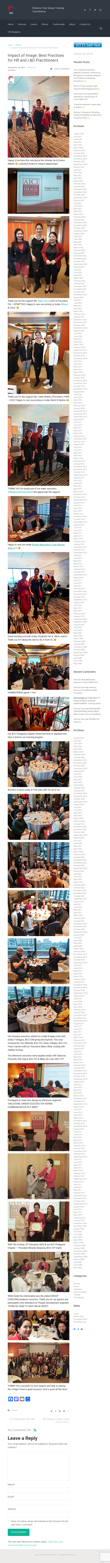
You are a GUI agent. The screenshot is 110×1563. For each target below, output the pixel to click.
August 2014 (79, 503)
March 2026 (78, 148)
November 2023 (80, 225)
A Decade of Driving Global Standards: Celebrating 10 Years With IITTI (86, 96)
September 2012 (80, 553)
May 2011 (77, 586)
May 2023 (77, 242)
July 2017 (77, 422)
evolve (36, 1555)
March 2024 (78, 214)
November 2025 (80, 159)
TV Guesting (79, 1297)
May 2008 (77, 663)
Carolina (11, 70)
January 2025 (79, 186)
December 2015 (80, 466)
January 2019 (79, 378)
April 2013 (78, 536)
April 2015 (78, 489)
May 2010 (77, 608)
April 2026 (78, 145)
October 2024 (79, 195)
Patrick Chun (79, 680)
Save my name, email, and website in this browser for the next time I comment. (39, 1523)
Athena (64, 304)
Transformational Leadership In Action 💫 (87, 105)
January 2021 (79, 317)
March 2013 (78, 539)
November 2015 (80, 469)
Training (77, 1295)
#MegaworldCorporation (20, 492)
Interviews (78, 1289)
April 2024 (78, 211)
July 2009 (77, 627)
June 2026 (78, 139)
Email (11, 1496)
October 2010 (79, 597)
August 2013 (79, 525)
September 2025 (80, 164)
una (15, 548)
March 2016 (78, 458)
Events (76, 1286)
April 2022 (78, 275)
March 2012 (78, 566)
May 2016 (77, 453)
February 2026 (79, 150)
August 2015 (79, 478)
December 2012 (80, 547)
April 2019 (78, 369)
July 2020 (77, 333)
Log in (76, 1314)
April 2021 (78, 308)
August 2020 (79, 331)
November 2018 (80, 383)
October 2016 (79, 442)
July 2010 (77, 605)
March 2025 (78, 181)
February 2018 (79, 405)
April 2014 (78, 511)
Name (11, 1484)
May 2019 (77, 367)
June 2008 (78, 661)
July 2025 (77, 170)
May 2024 (77, 209)
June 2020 (78, 336)
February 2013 (79, 541)
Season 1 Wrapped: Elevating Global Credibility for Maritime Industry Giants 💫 (87, 115)
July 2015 (77, 480)
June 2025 (78, 173)
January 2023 (79, 253)
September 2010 (80, 600)
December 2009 (80, 619)
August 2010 (79, 602)
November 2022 (80, 259)
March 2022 (78, 278)
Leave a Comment (61, 69)
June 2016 (78, 450)
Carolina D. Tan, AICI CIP (83, 54)
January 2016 (79, 464)
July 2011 (77, 580)
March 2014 (78, 514)
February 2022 (79, 281)
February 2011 (79, 589)
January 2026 (79, 153)
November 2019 (80, 353)
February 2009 (79, 641)
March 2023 (78, 247)
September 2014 (80, 500)
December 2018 (80, 381)
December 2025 (80, 156)
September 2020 (80, 328)
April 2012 (78, 564)
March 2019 (78, 372)
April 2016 (78, 455)
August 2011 (79, 577)
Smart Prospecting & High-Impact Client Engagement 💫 (87, 87)
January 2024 (79, 220)
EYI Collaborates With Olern (22, 1419)
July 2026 (77, 137)
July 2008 (77, 658)
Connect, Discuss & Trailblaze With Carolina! (85, 690)
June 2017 (78, 425)
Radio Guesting (80, 1292)
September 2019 (80, 358)
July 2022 (77, 270)
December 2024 (80, 189)
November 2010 (80, 594)
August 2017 (79, 419)
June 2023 (78, 239)
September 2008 (80, 652)
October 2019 (79, 356)
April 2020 (78, 342)
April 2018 (78, 403)
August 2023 (79, 234)
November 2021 (80, 289)
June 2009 (78, 630)
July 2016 (77, 447)
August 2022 (79, 267)
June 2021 (78, 303)
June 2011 (78, 583)
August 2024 (79, 200)
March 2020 (78, 344)
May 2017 (77, 428)
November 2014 (80, 494)
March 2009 (78, 638)
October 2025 (79, 161)
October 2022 (79, 261)
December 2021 (80, 286)
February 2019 (79, 375)
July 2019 (77, 361)
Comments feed (80, 1319)
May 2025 (77, 175)
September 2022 (80, 264)
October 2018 (79, 386)
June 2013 (78, 530)
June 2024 (78, 206)
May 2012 (77, 561)
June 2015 (78, 483)
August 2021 (79, 297)
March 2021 (78, 311)
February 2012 (79, 569)
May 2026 (77, 142)
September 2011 (80, 575)
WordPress (72, 1555)
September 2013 (80, 522)
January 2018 (79, 408)
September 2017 (80, 417)
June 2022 (78, 272)
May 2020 (77, 339)
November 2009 (80, 622)
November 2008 (80, 647)
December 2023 (80, 222)
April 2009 (78, 636)
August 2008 (79, 655)
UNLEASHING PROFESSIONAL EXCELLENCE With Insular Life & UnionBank (87, 711)
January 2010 (79, 616)
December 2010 (80, 591)
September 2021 (80, 295)
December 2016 (80, 439)
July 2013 (77, 527)
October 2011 (79, 572)
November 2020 (80, 322)
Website (12, 1509)
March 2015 (78, 492)
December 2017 (80, 411)
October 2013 (79, 519)
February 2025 (79, 184)
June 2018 (78, 397)
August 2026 (79, 134)
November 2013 (80, 516)
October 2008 (79, 650)
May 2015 (77, 486)
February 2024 (79, 217)
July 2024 (77, 203)
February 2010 (79, 614)
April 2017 (78, 431)
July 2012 (77, 555)
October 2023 (79, 228)
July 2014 (77, 505)
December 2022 (80, 256)
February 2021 (79, 314)
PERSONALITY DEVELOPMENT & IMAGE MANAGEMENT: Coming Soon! (87, 701)
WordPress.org (80, 1322)
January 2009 (79, 644)
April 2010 (78, 611)
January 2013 (79, 544)
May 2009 (77, 633)
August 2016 (79, 444)
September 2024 (80, 198)
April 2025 (78, 178)
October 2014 (79, 497)
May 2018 (77, 400)
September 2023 (80, 231)
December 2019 (80, 350)
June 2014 (78, 508)
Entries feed (79, 1316)
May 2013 (77, 533)
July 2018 (77, 394)
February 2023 (79, 250)
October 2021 (79, 292)
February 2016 (79, 461)
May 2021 (77, 306)
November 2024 (80, 192)
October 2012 (79, 550)
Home (10, 45)
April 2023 (78, 245)
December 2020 (80, 320)
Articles (18, 45)
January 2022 (79, 283)
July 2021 (77, 300)
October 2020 (79, 325)
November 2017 (80, 414)
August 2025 (79, 167)
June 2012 (78, 558)
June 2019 (78, 364)
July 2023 (77, 236)
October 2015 (79, 472)
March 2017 (78, 433)
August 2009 (79, 625)
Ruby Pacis (43, 301)
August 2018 (79, 392)
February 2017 (79, 436)
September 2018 (80, 389)
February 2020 (79, 347)
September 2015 (80, 475)
